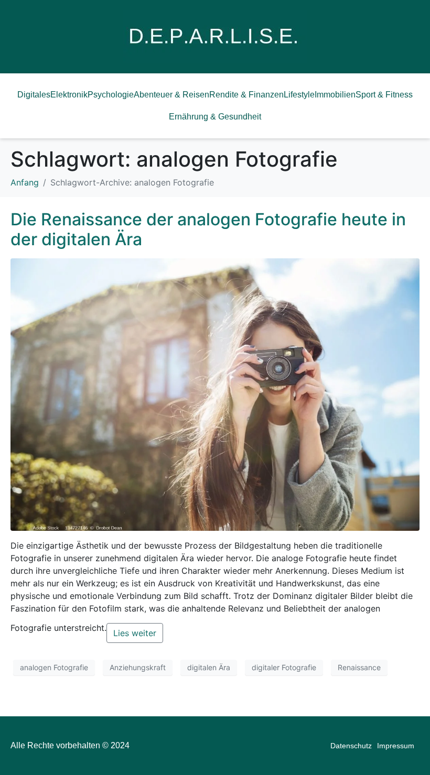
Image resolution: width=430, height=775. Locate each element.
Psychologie (111, 94)
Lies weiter (134, 633)
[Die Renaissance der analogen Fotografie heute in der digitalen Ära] (215, 393)
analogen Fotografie (54, 667)
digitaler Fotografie (284, 667)
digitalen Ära (208, 667)
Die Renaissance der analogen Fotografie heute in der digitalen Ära (208, 229)
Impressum (395, 745)
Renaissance (359, 667)
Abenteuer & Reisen (171, 94)
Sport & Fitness (384, 94)
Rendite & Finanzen (246, 94)
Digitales (33, 94)
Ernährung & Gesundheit (215, 116)
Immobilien (335, 94)
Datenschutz (351, 745)
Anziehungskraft (138, 667)
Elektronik (69, 94)
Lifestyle (299, 94)
